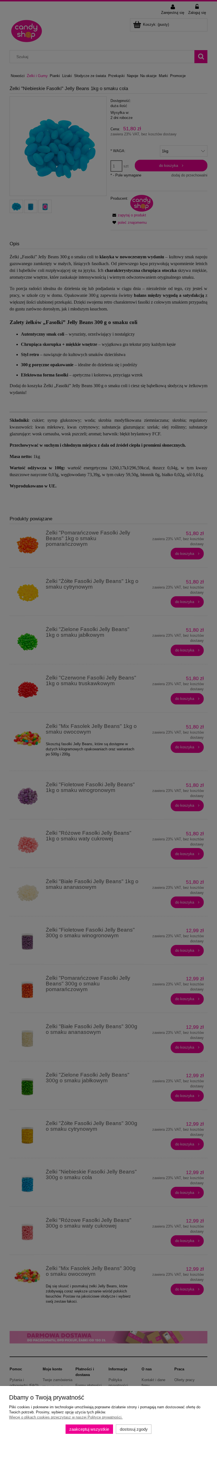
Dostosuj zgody (134, 1429)
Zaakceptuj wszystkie (89, 1429)
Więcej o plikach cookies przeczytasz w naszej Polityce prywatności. (66, 1417)
